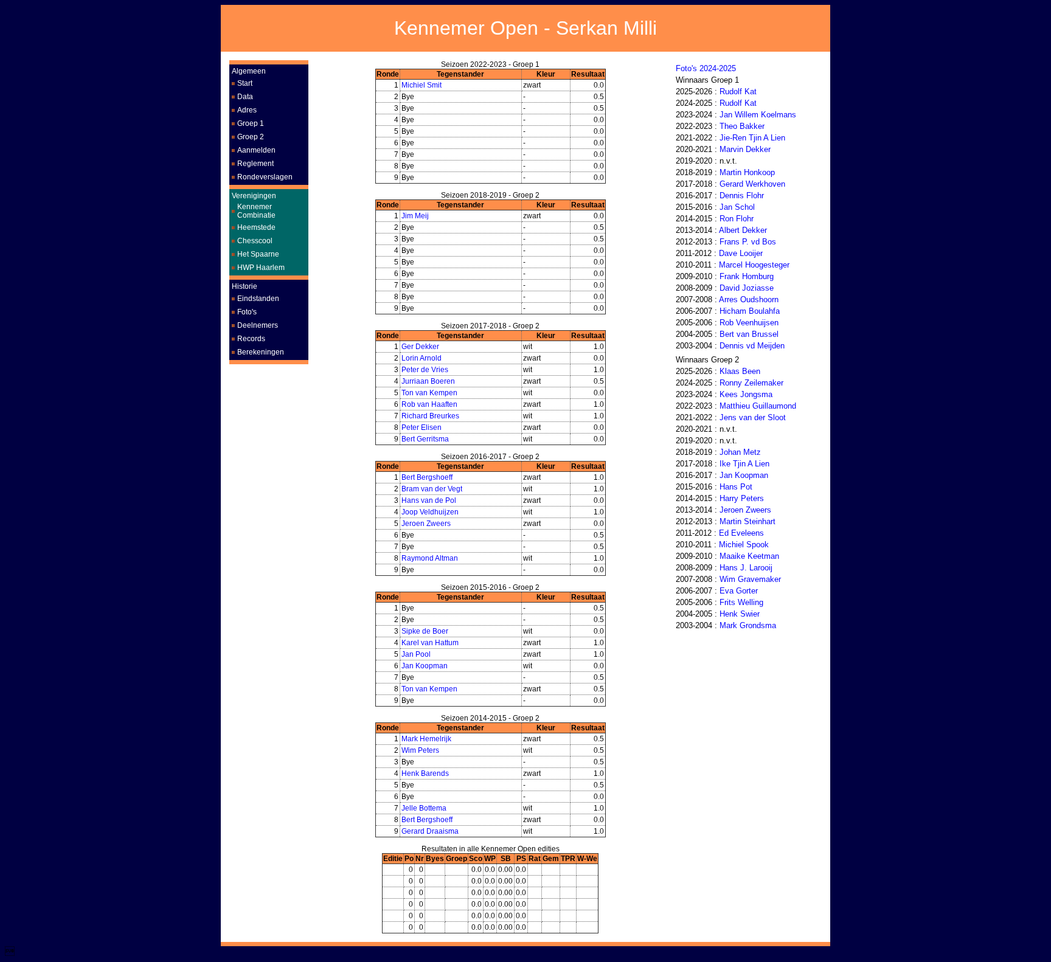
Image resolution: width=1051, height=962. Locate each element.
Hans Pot (736, 486)
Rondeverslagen (265, 177)
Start (244, 83)
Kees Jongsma (746, 394)
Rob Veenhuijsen (749, 322)
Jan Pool (416, 654)
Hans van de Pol (428, 500)
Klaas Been (740, 371)
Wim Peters (420, 750)
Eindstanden (258, 298)
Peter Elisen (421, 427)
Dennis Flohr (742, 195)
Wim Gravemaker (750, 579)
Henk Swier (740, 613)
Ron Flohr (737, 218)
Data (245, 96)
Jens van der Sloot (753, 417)
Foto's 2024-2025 (706, 68)
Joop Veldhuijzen (430, 512)
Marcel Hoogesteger (754, 264)
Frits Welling (741, 602)
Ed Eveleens (741, 533)
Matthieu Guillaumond (758, 405)
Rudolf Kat (738, 91)
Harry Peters (742, 498)
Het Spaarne (258, 254)
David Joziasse (747, 287)
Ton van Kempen (429, 393)
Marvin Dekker (745, 149)
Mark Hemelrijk (426, 739)
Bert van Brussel (749, 334)
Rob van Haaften (429, 404)
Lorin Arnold (421, 358)
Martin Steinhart (747, 521)
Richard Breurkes (430, 416)
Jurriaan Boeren (428, 381)
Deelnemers (257, 325)
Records (251, 338)
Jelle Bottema (423, 808)
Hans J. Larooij (746, 567)
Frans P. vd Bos (748, 241)
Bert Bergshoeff (427, 477)
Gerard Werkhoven (752, 184)
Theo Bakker (742, 126)
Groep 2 (250, 137)
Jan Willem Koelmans (758, 114)
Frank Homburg (747, 276)
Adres (247, 110)
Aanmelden (256, 150)
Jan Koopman (424, 666)
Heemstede (256, 227)
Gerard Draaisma (430, 831)
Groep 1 (250, 123)
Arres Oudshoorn (749, 299)
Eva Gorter (739, 590)
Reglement (255, 163)
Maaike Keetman (749, 556)
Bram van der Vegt (431, 489)
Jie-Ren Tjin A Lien (752, 137)
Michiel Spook (744, 544)
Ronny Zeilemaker (751, 382)
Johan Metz (740, 452)
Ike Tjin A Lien (744, 463)
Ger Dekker (420, 346)
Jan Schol (737, 207)
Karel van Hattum (430, 642)
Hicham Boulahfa (750, 311)
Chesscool (254, 241)
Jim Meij (415, 216)
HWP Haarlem (261, 267)
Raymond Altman (429, 558)
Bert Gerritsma (425, 439)
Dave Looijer (741, 253)
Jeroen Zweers (426, 523)
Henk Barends (425, 773)
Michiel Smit (421, 85)
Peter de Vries (424, 369)
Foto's (247, 312)
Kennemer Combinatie (256, 211)
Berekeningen (260, 352)
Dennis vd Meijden (752, 345)
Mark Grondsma (748, 625)
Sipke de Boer (424, 631)
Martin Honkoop (747, 172)
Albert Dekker (743, 230)
